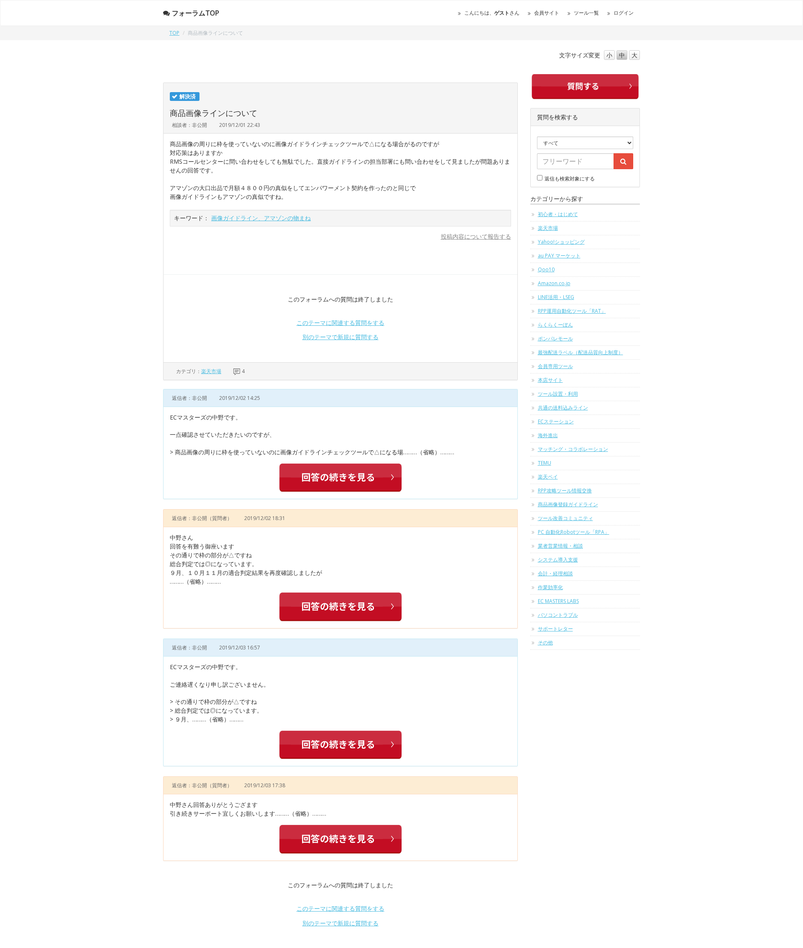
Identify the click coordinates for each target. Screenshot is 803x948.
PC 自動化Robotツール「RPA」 (573, 532)
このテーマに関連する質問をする (340, 323)
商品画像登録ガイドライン (568, 504)
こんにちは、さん (491, 12)
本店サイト (550, 380)
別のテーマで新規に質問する (340, 337)
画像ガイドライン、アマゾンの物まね (261, 218)
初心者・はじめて (558, 214)
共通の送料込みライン (563, 407)
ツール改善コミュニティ (565, 518)
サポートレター (555, 628)
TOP (174, 32)
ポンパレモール (555, 338)
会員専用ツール (555, 366)
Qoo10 (546, 269)
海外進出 (548, 435)
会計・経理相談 (555, 573)
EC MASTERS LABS (558, 601)
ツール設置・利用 (558, 393)
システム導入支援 (558, 559)
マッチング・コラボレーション (573, 449)
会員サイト (546, 12)
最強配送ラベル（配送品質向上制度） (580, 352)
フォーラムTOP (195, 13)
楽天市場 (211, 371)
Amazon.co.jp (554, 283)
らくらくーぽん (555, 324)
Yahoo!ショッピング (561, 241)
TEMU (544, 462)
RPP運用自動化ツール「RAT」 (572, 310)
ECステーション (556, 421)
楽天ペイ (548, 476)
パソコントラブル (558, 614)
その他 (545, 642)
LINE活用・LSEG (556, 297)
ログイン (624, 12)
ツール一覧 (586, 12)
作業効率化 (550, 587)
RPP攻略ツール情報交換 (565, 490)
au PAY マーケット (559, 255)
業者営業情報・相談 (560, 545)
